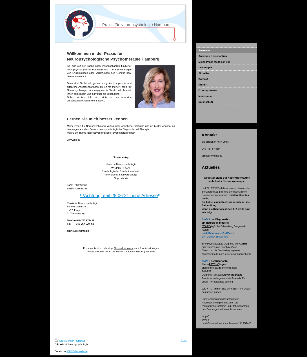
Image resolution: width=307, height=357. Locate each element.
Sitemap (80, 340)
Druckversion (67, 340)
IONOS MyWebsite (77, 351)
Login (184, 340)
